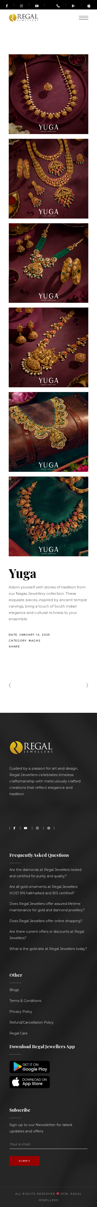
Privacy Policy (20, 1011)
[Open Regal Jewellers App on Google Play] (74, 5)
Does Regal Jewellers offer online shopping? (45, 921)
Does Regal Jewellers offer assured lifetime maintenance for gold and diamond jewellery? (47, 907)
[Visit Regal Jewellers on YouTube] (37, 5)
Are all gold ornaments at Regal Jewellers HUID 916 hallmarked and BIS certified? (43, 890)
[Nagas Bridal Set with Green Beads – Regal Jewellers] (48, 263)
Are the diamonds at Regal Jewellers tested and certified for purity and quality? (45, 873)
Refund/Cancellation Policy (31, 1022)
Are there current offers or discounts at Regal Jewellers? (46, 934)
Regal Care (18, 1033)
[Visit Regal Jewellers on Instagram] (21, 5)
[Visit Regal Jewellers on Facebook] (7, 5)
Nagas (34, 640)
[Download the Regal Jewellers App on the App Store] (89, 6)
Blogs (14, 990)
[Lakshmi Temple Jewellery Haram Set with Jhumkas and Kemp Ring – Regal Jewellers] (48, 347)
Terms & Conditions (25, 1001)
